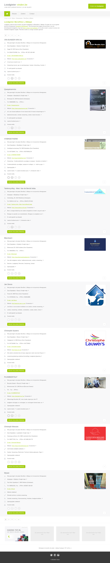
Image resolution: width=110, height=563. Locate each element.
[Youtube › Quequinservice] (19, 128)
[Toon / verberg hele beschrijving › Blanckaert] (33, 260)
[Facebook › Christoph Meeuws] (12, 462)
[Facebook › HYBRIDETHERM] (12, 177)
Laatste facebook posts (13, 71)
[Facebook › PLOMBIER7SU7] (12, 415)
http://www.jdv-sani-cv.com (18, 303)
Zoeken (23, 13)
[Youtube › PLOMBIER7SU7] (19, 415)
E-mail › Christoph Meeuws (14, 442)
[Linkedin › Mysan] (15, 508)
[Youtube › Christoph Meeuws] (19, 462)
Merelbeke (19, 145)
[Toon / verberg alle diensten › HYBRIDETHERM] (33, 164)
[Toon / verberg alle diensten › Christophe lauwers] (33, 356)
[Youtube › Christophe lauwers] (19, 366)
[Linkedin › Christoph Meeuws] (15, 462)
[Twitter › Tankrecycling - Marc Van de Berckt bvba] (8, 227)
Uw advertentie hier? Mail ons (42, 533)
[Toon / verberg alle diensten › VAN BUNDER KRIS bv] (33, 65)
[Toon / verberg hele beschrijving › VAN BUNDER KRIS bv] (33, 62)
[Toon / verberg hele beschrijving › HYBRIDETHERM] (33, 161)
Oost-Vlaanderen (11, 46)
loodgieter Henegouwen (22, 26)
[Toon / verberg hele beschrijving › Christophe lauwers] (33, 353)
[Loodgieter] (7, 13)
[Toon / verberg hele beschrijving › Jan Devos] (33, 307)
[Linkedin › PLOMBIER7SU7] (15, 415)
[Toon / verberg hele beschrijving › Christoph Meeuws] (33, 449)
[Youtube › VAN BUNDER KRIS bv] (19, 78)
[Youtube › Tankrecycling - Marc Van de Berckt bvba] (19, 227)
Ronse (18, 290)
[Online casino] (18, 534)
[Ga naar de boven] (104, 82)
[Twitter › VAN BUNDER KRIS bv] (8, 78)
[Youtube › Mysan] (19, 508)
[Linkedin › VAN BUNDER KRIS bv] (15, 78)
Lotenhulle (19, 433)
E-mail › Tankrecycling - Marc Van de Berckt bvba (19, 204)
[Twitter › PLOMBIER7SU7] (8, 415)
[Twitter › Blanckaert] (8, 273)
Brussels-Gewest (11, 383)
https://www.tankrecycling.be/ (19, 207)
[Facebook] (54, 555)
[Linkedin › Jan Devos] (15, 319)
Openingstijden (11, 167)
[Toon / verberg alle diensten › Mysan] (33, 498)
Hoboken (16, 479)
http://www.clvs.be (16, 350)
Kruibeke (19, 244)
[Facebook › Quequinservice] (12, 128)
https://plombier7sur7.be (18, 396)
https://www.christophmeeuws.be (20, 445)
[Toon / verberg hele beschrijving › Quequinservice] (33, 112)
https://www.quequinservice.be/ (19, 108)
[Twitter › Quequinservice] (8, 128)
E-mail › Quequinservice (13, 105)
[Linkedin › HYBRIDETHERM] (15, 177)
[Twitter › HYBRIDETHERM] (8, 177)
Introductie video (36, 170)
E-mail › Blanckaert (12, 254)
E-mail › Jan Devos (12, 300)
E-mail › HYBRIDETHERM (13, 154)
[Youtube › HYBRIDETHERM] (19, 177)
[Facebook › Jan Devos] (12, 319)
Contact (32, 13)
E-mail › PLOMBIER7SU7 (13, 393)
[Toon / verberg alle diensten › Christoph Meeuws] (33, 452)
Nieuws (14, 13)
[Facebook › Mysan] (12, 508)
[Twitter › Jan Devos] (8, 319)
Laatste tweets (11, 170)
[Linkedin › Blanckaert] (15, 273)
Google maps (26, 46)
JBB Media (53, 559)
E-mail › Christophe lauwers (14, 346)
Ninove (18, 337)
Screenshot (30, 58)
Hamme (19, 46)
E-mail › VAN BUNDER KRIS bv (15, 55)
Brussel (19, 383)
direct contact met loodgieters (30, 28)
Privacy (58, 559)
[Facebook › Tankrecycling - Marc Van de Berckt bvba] (12, 227)
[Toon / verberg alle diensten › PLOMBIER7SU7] (33, 402)
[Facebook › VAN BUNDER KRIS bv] (12, 78)
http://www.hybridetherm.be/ (19, 158)
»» (18, 35)
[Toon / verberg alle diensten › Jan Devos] (33, 310)
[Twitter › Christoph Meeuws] (8, 462)
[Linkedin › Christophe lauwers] (15, 366)
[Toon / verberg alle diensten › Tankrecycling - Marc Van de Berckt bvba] (33, 214)
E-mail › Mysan (11, 489)
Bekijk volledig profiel (16, 83)
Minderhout (16, 194)
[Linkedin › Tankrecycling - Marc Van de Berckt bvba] (15, 227)
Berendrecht (17, 95)
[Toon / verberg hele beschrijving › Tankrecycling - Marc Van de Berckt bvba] (33, 211)
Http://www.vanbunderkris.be (19, 58)
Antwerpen (9, 95)
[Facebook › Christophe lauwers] (12, 366)
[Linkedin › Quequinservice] (15, 128)
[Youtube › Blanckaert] (19, 273)
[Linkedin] (58, 555)
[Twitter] (51, 555)
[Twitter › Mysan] (8, 508)
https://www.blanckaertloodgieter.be (20, 257)
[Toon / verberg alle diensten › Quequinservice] (33, 115)
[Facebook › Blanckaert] (12, 273)
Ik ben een (97, 6)
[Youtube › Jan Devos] (19, 319)
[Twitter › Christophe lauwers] (8, 366)
